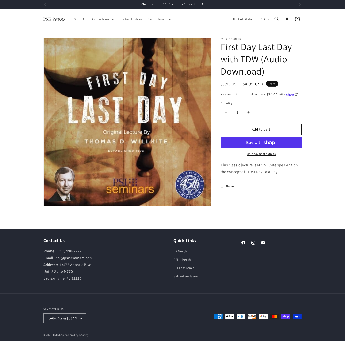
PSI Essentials (183, 268)
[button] (102, 19)
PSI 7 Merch (182, 259)
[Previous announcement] (45, 4)
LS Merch (180, 251)
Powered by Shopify (77, 335)
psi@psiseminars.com (74, 257)
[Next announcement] (300, 4)
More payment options (261, 154)
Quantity (226, 103)
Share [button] (229, 186)
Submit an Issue (185, 276)
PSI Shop (58, 335)
